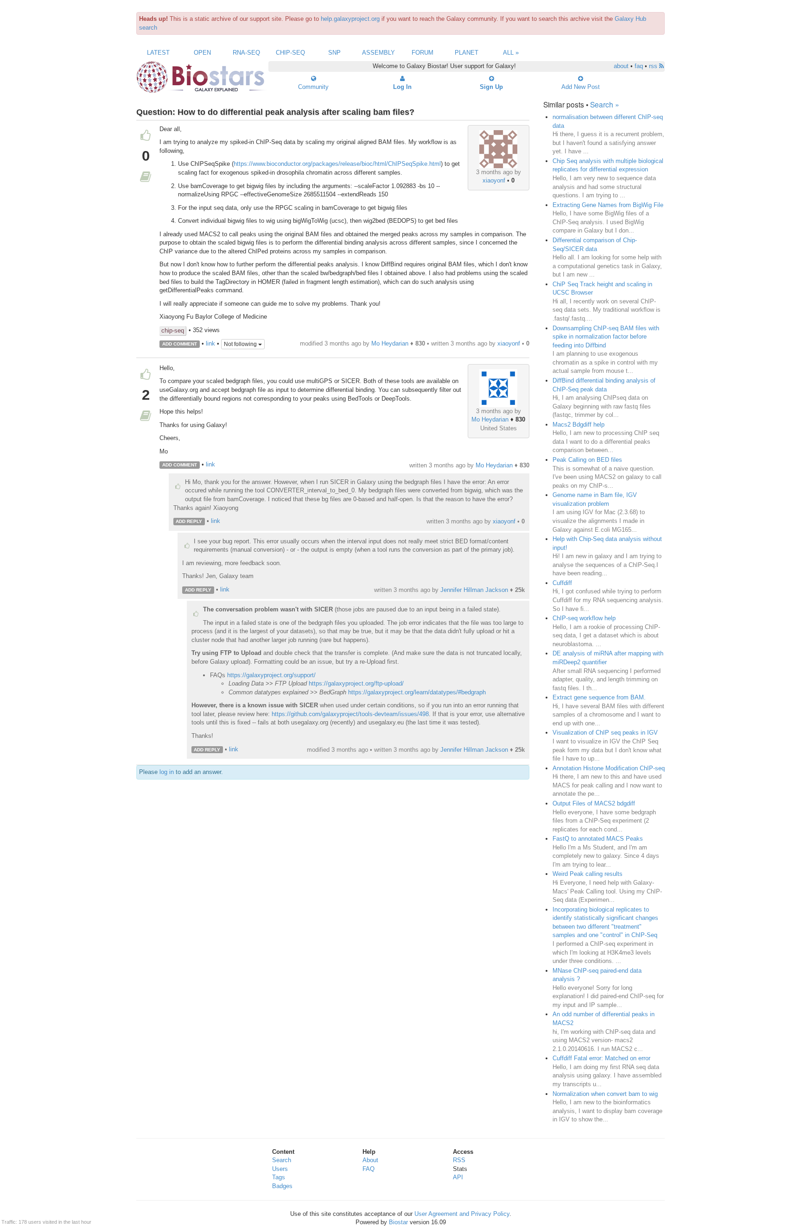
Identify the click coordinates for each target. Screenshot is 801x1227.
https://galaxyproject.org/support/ (271, 675)
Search (281, 1160)
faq (639, 66)
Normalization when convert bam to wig (605, 1093)
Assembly (378, 52)
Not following (241, 344)
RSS (459, 1160)
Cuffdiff (562, 582)
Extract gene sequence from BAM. (599, 697)
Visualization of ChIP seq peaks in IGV (605, 732)
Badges (282, 1186)
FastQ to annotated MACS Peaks (598, 838)
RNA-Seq (246, 52)
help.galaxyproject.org (350, 18)
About (370, 1160)
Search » (604, 104)
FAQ (368, 1168)
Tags (278, 1177)
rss (654, 66)
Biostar (398, 1222)
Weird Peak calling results (588, 873)
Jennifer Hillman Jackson (474, 589)
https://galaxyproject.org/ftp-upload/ (356, 683)
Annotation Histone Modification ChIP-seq (609, 768)
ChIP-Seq (290, 52)
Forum (422, 52)
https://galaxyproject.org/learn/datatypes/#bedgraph (417, 692)
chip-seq (172, 330)
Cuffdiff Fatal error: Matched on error (601, 1058)
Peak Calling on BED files (587, 459)
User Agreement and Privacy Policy (461, 1213)
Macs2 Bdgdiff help (578, 424)
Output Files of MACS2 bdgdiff (594, 803)
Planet (466, 52)
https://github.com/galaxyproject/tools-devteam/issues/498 (350, 714)
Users (280, 1168)
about (621, 66)
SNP (334, 52)
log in (166, 771)
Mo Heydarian (389, 343)
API (458, 1177)
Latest (158, 52)
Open (202, 52)
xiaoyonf (494, 180)
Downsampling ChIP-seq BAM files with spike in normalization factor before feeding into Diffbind (606, 337)
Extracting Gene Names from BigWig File (608, 204)
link (210, 343)
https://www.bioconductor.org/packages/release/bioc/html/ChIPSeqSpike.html (337, 163)
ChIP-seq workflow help (584, 618)
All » (511, 52)
